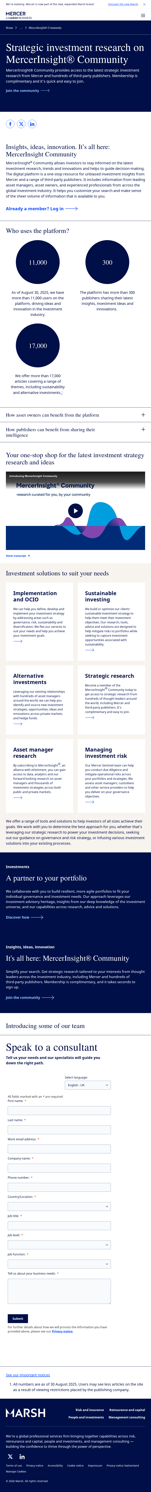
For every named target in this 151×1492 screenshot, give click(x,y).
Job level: (14, 1235)
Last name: (15, 1120)
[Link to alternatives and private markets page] (39, 724)
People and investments (86, 1417)
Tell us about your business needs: (32, 1273)
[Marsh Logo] (25, 1413)
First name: (15, 1101)
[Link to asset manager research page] (39, 797)
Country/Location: (20, 1197)
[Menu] (143, 15)
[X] (10, 1457)
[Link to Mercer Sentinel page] (111, 802)
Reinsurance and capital (127, 1410)
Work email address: (22, 1139)
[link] (10, 124)
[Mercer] (19, 15)
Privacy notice (62, 1331)
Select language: (76, 1077)
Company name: (19, 1158)
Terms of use (14, 1466)
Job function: (17, 1254)
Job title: (13, 1216)
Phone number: (19, 1178)
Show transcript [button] (16, 555)
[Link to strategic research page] (111, 717)
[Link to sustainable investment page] (111, 650)
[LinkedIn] (22, 1457)
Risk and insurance (90, 1410)
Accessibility (55, 1466)
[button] (144, 4)
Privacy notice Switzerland (123, 1466)
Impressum (95, 1466)
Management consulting (127, 1417)
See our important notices (28, 1375)
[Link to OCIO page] (39, 641)
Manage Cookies (16, 1472)
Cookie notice (75, 1466)
